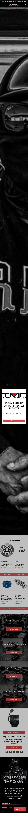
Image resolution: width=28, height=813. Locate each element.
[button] (14, 629)
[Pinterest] (21, 752)
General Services (7, 812)
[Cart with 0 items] (23, 4)
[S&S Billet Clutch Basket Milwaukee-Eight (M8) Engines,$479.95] (7, 584)
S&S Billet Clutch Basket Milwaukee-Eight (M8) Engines (6, 598)
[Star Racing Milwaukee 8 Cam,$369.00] (21, 584)
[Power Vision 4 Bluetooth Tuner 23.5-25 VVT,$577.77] (21, 550)
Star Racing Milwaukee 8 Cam (20, 597)
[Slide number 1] (14, 271)
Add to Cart (7, 574)
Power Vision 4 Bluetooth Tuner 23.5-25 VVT (19, 564)
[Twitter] (17, 752)
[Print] (14, 752)
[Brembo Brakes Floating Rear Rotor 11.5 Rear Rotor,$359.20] (7, 550)
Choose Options (21, 608)
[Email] (10, 752)
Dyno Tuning (6, 803)
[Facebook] (7, 752)
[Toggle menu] (4, 4)
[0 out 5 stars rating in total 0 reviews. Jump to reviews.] (4, 568)
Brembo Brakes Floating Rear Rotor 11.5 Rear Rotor (7, 564)
